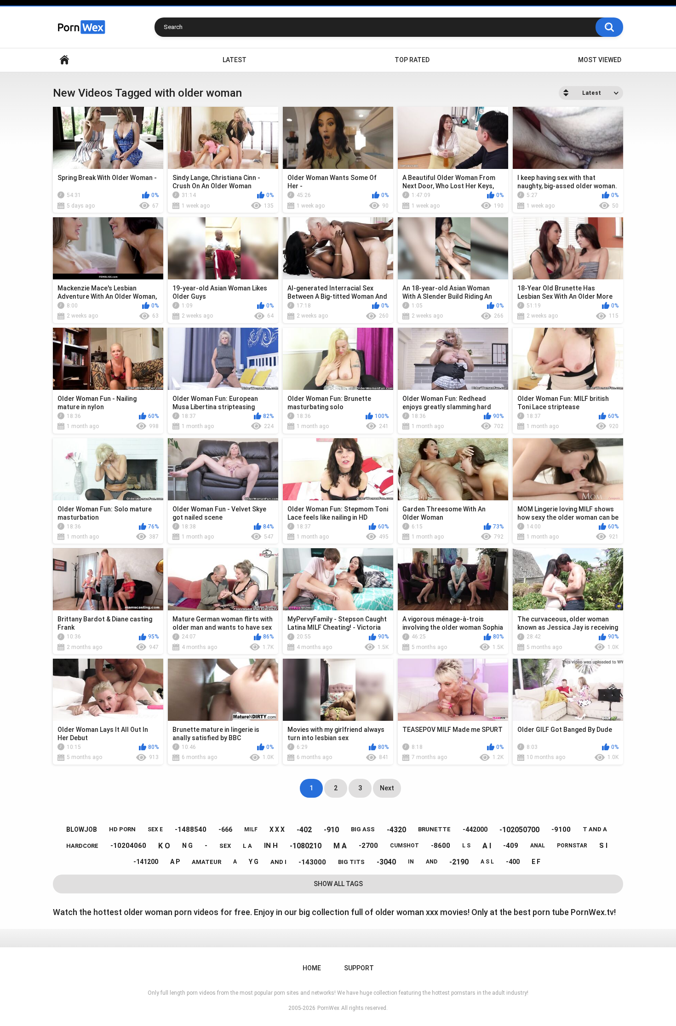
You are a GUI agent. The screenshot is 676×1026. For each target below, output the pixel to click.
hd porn (122, 829)
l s (466, 845)
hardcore (82, 845)
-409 (510, 845)
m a (340, 845)
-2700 (368, 845)
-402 (304, 829)
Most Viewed (599, 60)
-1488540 (190, 829)
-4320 (396, 829)
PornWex (328, 1008)
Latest (234, 60)
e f (536, 861)
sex (225, 845)
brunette (434, 829)
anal (537, 845)
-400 (513, 861)
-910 (331, 829)
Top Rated (412, 60)
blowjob (81, 829)
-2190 (459, 862)
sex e (155, 829)
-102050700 (519, 829)
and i (278, 861)
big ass (363, 829)
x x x (277, 829)
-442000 (475, 829)
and (431, 861)
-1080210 (305, 845)
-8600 (440, 845)
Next (387, 788)
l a (247, 845)
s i (603, 845)
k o (164, 845)
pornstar (572, 845)
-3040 (386, 862)
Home (64, 60)
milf (251, 829)
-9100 (561, 829)
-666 (225, 829)
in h (271, 845)
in (411, 861)
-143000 (312, 862)
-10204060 (128, 845)
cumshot (404, 845)
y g (253, 861)
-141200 (145, 861)
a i (486, 845)
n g (187, 845)
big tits (351, 861)
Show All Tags (338, 883)
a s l (487, 861)
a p (175, 861)
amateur (206, 861)
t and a (595, 829)
